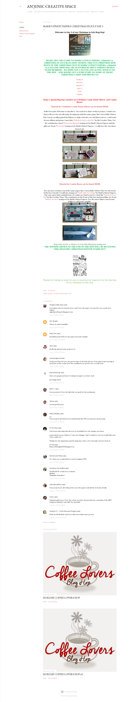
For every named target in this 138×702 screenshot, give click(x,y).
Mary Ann (53, 333)
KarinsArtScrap (54, 373)
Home (29, 12)
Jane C (79, 88)
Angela (79, 94)
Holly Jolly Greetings (86, 193)
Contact (72, 12)
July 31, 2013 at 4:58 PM (56, 422)
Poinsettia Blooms (71, 123)
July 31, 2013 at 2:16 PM (56, 395)
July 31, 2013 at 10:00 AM (57, 340)
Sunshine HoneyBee (57, 468)
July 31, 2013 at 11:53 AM (56, 366)
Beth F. (52, 389)
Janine (51, 401)
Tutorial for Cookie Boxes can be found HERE (79, 184)
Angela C (79, 85)
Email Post (51, 290)
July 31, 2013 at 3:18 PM (56, 407)
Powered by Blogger (70, 692)
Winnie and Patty (56, 456)
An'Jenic (79, 82)
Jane (51, 346)
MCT (21, 36)
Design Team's (83, 12)
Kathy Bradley (54, 414)
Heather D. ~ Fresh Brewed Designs (63, 511)
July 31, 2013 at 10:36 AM (57, 352)
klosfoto (74, 696)
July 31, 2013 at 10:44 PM (57, 478)
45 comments (52, 678)
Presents (60, 126)
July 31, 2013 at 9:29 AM (56, 327)
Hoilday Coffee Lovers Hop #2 (63, 674)
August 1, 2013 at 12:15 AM (57, 491)
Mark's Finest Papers (27, 34)
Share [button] (21, 22)
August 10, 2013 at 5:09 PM (57, 517)
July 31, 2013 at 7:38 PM (56, 450)
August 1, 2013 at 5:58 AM (57, 505)
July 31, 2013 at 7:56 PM (56, 462)
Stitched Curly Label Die (84, 120)
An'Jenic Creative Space (51, 6)
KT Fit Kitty (53, 428)
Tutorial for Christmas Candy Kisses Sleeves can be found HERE (80, 106)
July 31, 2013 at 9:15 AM (56, 315)
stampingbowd (55, 358)
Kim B (51, 321)
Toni (79, 91)
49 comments (52, 601)
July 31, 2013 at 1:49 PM (56, 383)
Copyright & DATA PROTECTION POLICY (50, 12)
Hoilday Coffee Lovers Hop (61, 597)
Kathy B (79, 79)
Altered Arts (23, 31)
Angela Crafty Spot (56, 305)
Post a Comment (49, 522)
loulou (51, 497)
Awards (94, 12)
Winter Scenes (52, 199)
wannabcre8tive (55, 484)
